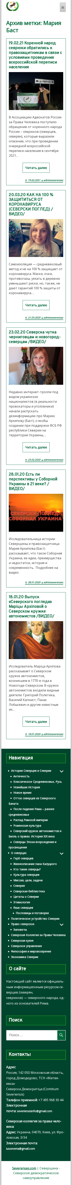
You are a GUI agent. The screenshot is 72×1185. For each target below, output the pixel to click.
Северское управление (26, 946)
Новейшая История (26, 787)
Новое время (22, 792)
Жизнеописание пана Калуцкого (35, 864)
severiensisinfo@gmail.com (34, 1111)
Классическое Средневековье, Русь (37, 781)
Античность (21, 776)
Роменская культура (27, 825)
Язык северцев (23, 907)
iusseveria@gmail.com (20, 1148)
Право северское (22, 924)
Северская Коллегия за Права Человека (38, 935)
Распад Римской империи (30, 820)
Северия (19, 886)
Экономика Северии (24, 957)
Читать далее (36, 168)
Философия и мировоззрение (31, 951)
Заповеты (20, 929)
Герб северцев (23, 858)
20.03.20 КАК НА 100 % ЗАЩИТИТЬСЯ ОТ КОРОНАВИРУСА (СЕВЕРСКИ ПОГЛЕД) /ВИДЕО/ (31, 205)
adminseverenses (53, 180)
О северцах (18, 853)
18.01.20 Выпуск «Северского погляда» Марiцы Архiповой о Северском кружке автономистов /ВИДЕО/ (31, 607)
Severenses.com (24, 1168)
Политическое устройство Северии (35, 918)
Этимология (21, 902)
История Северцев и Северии (31, 770)
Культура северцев (26, 875)
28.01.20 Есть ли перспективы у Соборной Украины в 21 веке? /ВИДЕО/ (33, 481)
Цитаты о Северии (26, 896)
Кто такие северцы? (27, 869)
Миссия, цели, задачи (28, 880)
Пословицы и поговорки (32, 913)
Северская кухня (22, 940)
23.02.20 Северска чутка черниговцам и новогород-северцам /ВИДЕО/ (35, 337)
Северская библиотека (29, 891)
